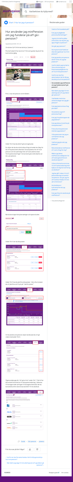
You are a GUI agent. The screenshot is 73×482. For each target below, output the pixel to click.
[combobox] (47, 11)
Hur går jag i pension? (59, 46)
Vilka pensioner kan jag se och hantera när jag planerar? (60, 137)
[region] (24, 234)
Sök (67, 12)
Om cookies (64, 472)
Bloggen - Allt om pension (46, 1)
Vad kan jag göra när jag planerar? (59, 143)
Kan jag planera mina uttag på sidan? (60, 107)
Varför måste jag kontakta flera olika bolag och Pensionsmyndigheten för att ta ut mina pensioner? (60, 68)
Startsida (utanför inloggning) (11, 1)
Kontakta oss (62, 1)
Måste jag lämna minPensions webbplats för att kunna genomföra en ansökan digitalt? (60, 157)
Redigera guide (53, 472)
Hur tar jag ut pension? (24, 22)
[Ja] (30, 449)
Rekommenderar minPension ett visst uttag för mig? (61, 149)
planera (41, 441)
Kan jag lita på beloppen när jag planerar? (61, 119)
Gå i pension (32, 441)
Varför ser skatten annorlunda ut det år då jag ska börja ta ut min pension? (61, 77)
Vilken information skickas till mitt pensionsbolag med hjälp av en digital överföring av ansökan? (61, 167)
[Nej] (37, 449)
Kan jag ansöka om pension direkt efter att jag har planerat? (60, 60)
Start (11, 22)
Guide (23, 441)
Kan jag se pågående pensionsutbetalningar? (59, 34)
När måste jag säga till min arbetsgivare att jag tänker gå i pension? (60, 93)
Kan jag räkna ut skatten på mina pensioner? (60, 124)
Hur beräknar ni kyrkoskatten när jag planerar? (58, 187)
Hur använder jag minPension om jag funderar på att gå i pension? (61, 85)
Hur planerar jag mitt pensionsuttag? (58, 113)
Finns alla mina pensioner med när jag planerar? (60, 130)
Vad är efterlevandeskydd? (60, 29)
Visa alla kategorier (58, 201)
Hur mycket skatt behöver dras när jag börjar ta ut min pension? (60, 52)
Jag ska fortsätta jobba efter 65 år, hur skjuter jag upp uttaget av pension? (60, 41)
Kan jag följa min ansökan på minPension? (61, 194)
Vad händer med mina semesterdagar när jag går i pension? (60, 101)
